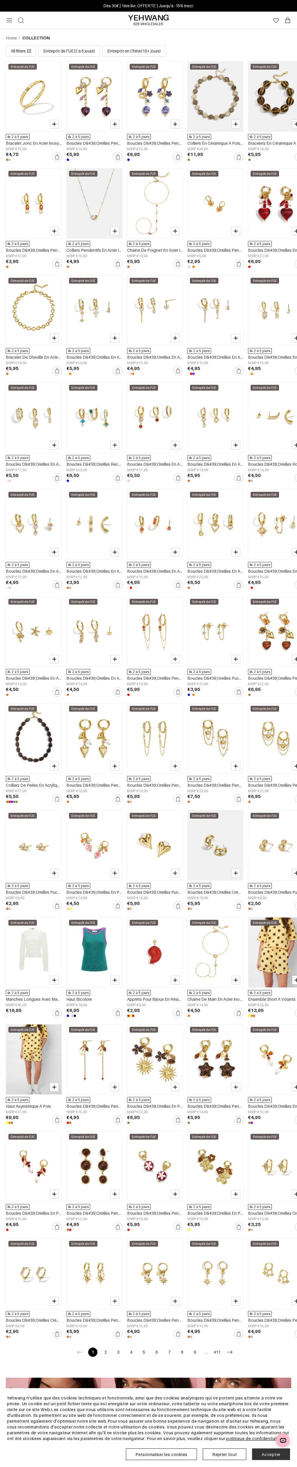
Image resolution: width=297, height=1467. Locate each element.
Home (12, 37)
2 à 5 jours (20, 137)
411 (216, 1352)
